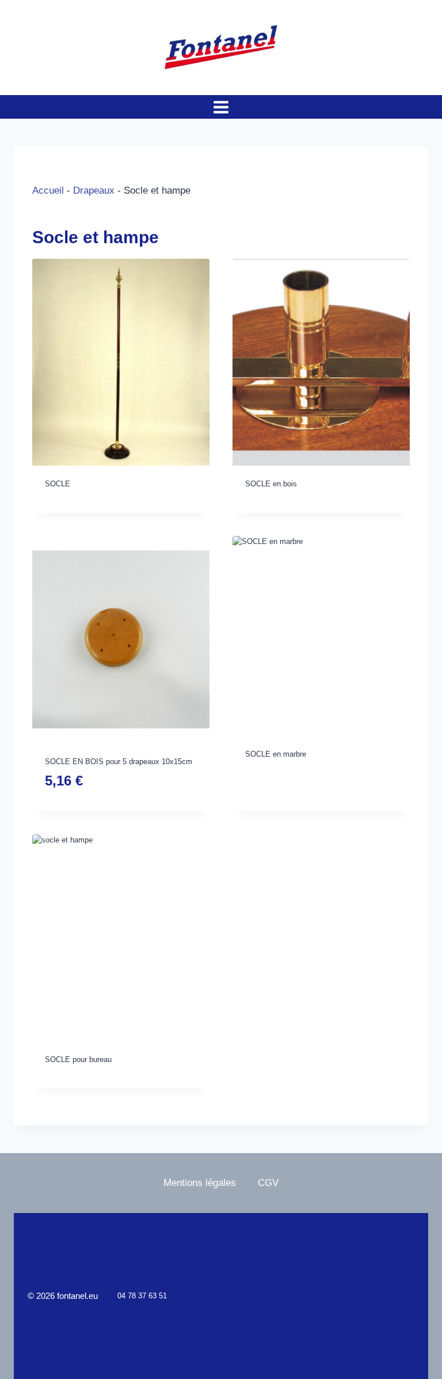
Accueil (48, 190)
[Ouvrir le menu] (221, 107)
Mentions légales (199, 1182)
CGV (268, 1182)
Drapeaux (94, 190)
